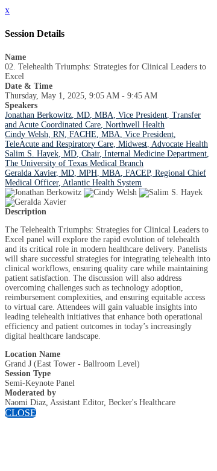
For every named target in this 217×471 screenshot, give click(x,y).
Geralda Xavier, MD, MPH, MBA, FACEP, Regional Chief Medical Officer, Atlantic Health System (105, 177)
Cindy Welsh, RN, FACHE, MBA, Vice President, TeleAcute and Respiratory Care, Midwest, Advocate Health (106, 139)
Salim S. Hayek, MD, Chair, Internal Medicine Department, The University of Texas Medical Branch (107, 158)
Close (20, 413)
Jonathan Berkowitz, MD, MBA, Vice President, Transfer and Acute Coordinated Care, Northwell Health (103, 120)
